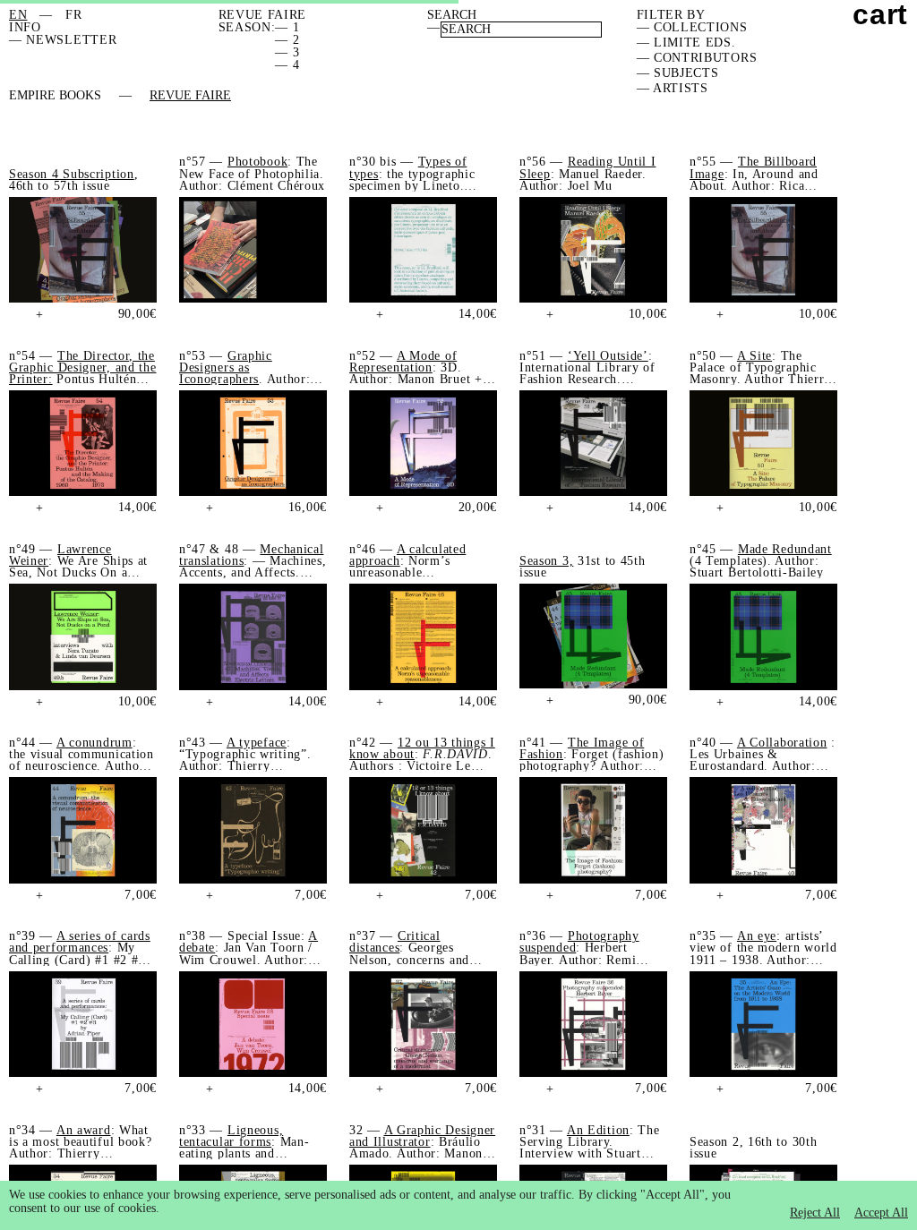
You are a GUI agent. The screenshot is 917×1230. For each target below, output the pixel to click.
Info (25, 27)
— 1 (287, 27)
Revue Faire (190, 96)
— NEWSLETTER (62, 40)
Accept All (881, 1212)
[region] (458, 1205)
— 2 (287, 40)
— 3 (287, 52)
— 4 (287, 65)
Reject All (815, 1212)
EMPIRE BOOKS (55, 96)
